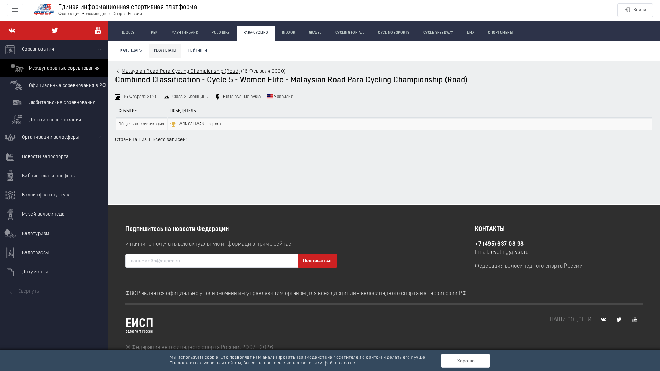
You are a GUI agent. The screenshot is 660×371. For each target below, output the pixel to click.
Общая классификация (141, 124)
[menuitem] (54, 84)
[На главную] (44, 10)
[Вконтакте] (11, 30)
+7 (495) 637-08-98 (499, 244)
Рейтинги (197, 51)
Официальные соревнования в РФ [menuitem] (67, 85)
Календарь (131, 51)
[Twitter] (54, 30)
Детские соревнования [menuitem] (54, 120)
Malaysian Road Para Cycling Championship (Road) (181, 71)
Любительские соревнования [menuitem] (62, 102)
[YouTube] (97, 30)
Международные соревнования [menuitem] (64, 68)
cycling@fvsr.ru (510, 252)
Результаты (165, 51)
